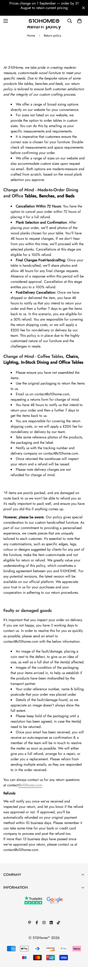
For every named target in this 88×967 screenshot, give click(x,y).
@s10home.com (30, 785)
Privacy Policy (14, 926)
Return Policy (13, 918)
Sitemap (9, 941)
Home (31, 35)
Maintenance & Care (19, 896)
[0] (79, 21)
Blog (6, 903)
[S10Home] (44, 21)
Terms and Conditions (19, 911)
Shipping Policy (15, 934)
